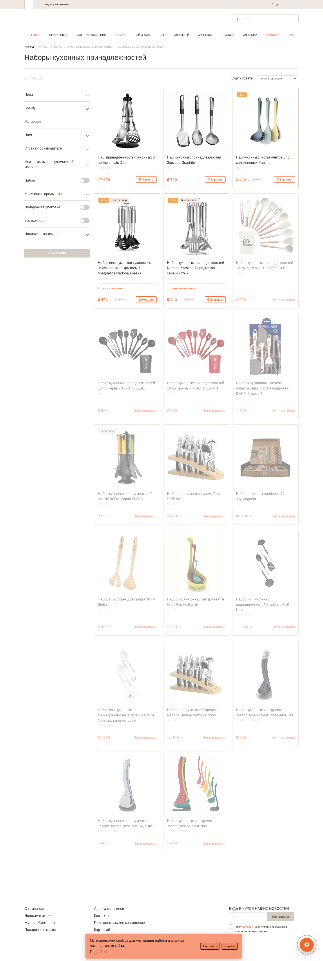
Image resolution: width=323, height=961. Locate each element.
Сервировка (58, 34)
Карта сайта (104, 930)
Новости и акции (37, 916)
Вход (275, 4)
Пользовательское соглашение (119, 923)
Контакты (101, 916)
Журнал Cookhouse (40, 923)
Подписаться (281, 916)
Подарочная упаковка (42, 207)
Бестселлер (34, 220)
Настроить (210, 946)
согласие (247, 927)
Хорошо (230, 946)
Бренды (33, 34)
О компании (34, 909)
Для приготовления (91, 34)
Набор (29, 180)
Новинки (272, 34)
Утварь (120, 34)
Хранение (205, 34)
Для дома (250, 34)
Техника (228, 34)
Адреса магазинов (56, 4)
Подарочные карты (40, 930)
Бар (162, 34)
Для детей (181, 34)
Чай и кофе (143, 34)
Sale (292, 34)
